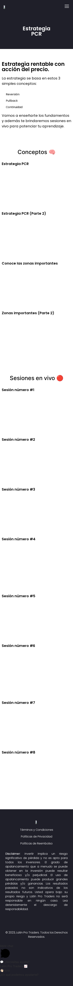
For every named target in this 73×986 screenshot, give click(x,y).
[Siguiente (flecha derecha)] (9, 984)
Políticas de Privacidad (36, 836)
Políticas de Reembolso (36, 843)
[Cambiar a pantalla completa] (16, 980)
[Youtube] (46, 922)
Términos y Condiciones (36, 830)
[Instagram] (26, 922)
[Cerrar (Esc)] (3, 980)
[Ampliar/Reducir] (22, 980)
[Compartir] (9, 980)
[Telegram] (36, 922)
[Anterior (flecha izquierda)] (3, 984)
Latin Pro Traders (42, 896)
